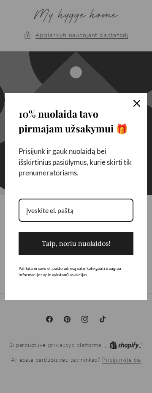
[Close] (137, 103)
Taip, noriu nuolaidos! (76, 243)
